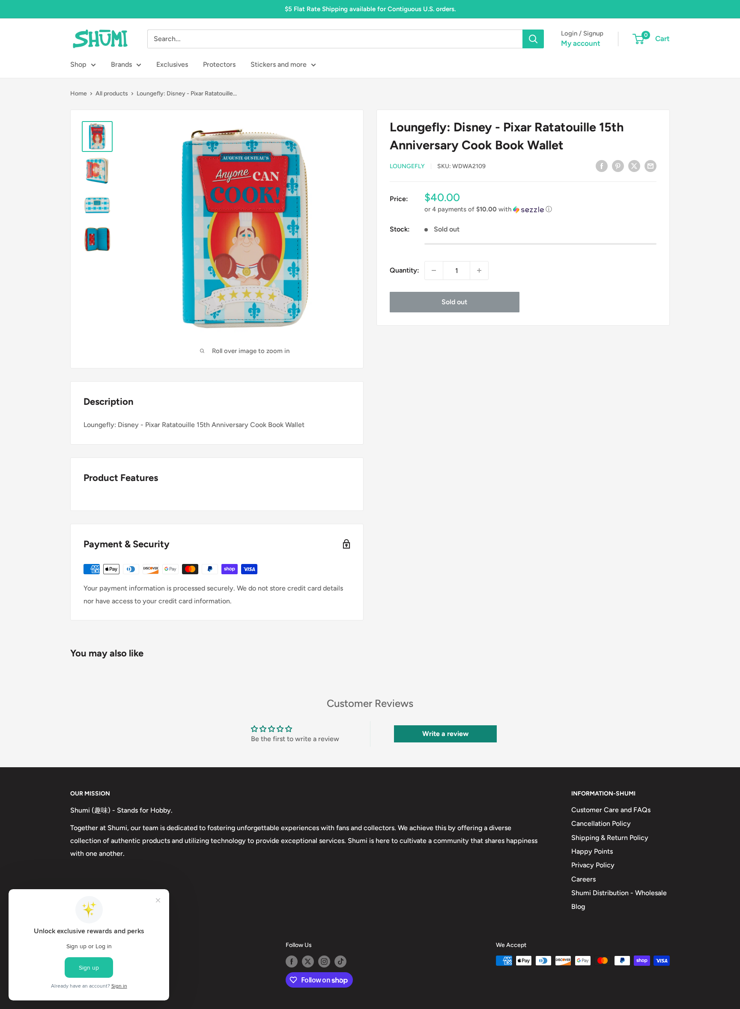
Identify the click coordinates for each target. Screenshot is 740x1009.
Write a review (445, 734)
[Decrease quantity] (434, 270)
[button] (540, 209)
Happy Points (592, 851)
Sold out (454, 302)
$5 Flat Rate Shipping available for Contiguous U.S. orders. (370, 9)
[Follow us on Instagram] (324, 961)
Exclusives (172, 64)
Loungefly (407, 166)
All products (111, 93)
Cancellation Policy (601, 823)
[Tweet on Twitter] (634, 165)
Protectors (219, 64)
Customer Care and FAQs (610, 810)
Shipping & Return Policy (609, 838)
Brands (121, 64)
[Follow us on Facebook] (292, 961)
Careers (583, 879)
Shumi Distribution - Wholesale (619, 893)
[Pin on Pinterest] (618, 165)
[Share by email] (650, 165)
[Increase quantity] (479, 270)
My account (580, 43)
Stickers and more (279, 64)
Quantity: (404, 270)
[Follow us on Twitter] (308, 961)
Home (78, 93)
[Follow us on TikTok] (340, 961)
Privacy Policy (593, 865)
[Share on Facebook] (602, 165)
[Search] (533, 39)
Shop (78, 64)
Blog (578, 906)
